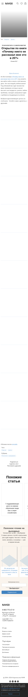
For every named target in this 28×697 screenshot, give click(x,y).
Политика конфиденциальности (10, 666)
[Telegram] (18, 681)
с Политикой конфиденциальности (10, 688)
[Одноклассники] (15, 681)
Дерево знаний (6, 634)
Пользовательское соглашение (10, 663)
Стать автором (6, 644)
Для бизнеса (5, 652)
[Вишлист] (21, 3)
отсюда (14, 444)
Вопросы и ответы (7, 631)
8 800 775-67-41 (8, 610)
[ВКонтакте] (13, 681)
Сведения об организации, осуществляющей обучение (9, 660)
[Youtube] (10, 681)
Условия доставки (7, 636)
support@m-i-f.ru (7, 619)
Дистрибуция (5, 649)
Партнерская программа (8, 647)
